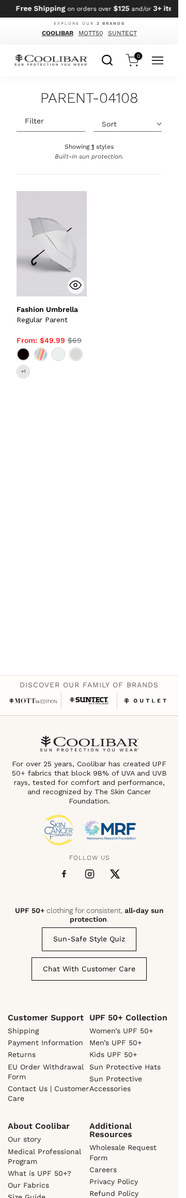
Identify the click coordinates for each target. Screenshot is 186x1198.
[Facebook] (64, 874)
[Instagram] (89, 873)
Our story (24, 1139)
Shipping (23, 1031)
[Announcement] (89, 9)
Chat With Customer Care (89, 969)
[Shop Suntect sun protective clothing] (89, 700)
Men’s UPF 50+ (115, 1042)
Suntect (122, 33)
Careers (103, 1169)
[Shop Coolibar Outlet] (145, 701)
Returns (22, 1054)
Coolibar (57, 33)
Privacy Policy (113, 1181)
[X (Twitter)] (114, 873)
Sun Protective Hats (125, 1067)
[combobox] (107, 59)
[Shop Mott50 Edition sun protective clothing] (33, 701)
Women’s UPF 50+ (121, 1031)
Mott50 (91, 33)
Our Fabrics (28, 1185)
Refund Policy (113, 1193)
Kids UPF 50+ (113, 1054)
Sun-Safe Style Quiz (89, 939)
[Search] (107, 59)
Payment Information (45, 1042)
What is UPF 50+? (39, 1173)
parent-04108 (89, 98)
